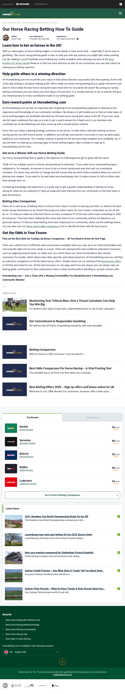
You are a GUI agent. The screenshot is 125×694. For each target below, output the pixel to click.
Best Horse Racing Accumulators (21, 629)
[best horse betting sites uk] (11, 13)
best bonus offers (111, 261)
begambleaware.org (62, 674)
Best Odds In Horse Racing (18, 639)
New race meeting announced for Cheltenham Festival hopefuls (59, 552)
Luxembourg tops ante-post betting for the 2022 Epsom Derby (58, 534)
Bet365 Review (26, 429)
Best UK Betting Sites (11, 23)
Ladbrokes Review (28, 483)
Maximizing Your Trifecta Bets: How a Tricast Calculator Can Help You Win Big (72, 302)
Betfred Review (27, 456)
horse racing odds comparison (42, 226)
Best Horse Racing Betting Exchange (22, 624)
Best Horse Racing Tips (16, 634)
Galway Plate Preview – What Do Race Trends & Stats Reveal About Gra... (65, 588)
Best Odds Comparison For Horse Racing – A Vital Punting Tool (70, 368)
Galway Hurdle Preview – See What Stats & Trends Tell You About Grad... (64, 570)
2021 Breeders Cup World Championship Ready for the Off (56, 516)
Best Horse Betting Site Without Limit (23, 620)
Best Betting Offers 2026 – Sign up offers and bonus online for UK (71, 387)
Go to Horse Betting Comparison (62, 495)
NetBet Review (26, 470)
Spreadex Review (27, 443)
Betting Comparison (42, 349)
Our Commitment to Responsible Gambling (57, 321)
